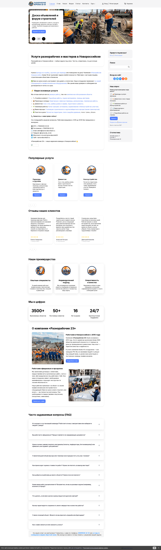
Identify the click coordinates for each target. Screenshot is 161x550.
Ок (154, 548)
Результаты (113, 122)
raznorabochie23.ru (43, 137)
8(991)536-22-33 (84, 533)
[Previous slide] (33, 38)
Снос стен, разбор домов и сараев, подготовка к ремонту (63, 104)
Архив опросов (122, 122)
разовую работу (54, 94)
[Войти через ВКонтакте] (120, 78)
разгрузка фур (78, 101)
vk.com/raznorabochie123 (49, 135)
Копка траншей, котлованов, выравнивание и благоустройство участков (73, 106)
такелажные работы (90, 101)
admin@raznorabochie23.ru (46, 130)
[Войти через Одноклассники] (126, 78)
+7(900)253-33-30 (43, 126)
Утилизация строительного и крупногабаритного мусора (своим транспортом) (72, 109)
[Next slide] (43, 38)
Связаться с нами (38, 31)
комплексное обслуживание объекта (79, 94)
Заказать (37, 195)
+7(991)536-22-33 (48, 128)
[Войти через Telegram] (117, 78)
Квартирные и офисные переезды (61, 101)
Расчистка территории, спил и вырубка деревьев (63, 112)
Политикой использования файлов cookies (95, 548)
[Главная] (37, 3)
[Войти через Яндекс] (123, 78)
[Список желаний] (121, 3)
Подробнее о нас (72, 361)
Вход (106, 3)
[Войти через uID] (114, 78)
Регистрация (114, 3)
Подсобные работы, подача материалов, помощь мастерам (68, 98)
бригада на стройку (42, 72)
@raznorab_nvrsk (45, 133)
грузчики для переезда (58, 72)
